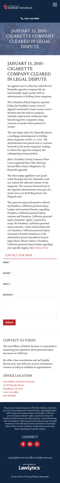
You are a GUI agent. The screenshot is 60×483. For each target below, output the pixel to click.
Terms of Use (41, 247)
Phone (7, 273)
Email (7, 284)
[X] (37, 444)
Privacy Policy (31, 476)
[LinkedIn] (30, 444)
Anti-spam (44, 476)
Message (8, 295)
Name (6, 262)
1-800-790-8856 (31, 18)
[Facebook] (23, 444)
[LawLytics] (30, 467)
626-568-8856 (9, 395)
